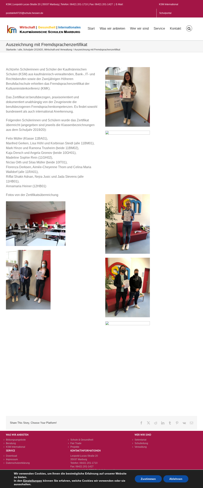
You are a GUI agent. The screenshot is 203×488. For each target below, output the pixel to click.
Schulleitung (141, 443)
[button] (189, 28)
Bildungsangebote (16, 439)
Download (11, 455)
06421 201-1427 (85, 466)
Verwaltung (141, 447)
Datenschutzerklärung (18, 463)
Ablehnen (175, 478)
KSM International (15, 447)
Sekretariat (140, 439)
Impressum (12, 459)
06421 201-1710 (88, 463)
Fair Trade (75, 443)
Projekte (74, 447)
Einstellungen (32, 480)
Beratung (11, 443)
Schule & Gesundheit (81, 439)
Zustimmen (148, 478)
